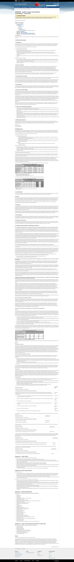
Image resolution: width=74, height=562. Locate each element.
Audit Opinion (21, 28)
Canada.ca (46, 0)
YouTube (50, 555)
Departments (54, 0)
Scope (20, 26)
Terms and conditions (18, 548)
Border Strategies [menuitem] (24, 7)
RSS (49, 556)
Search (58, 5)
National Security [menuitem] (17, 7)
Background (19, 25)
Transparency (23, 548)
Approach (20, 27)
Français (58, 0)
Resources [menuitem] (45, 7)
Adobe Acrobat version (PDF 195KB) (20, 20)
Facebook (50, 552)
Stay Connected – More (52, 558)
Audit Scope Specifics (24, 32)
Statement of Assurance (22, 29)
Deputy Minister (17, 552)
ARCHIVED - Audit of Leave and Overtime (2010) (24, 8)
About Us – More (17, 556)
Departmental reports (18, 555)
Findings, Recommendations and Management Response (27, 30)
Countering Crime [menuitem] (30, 7)
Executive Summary (20, 24)
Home (16, 8)
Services (50, 0)
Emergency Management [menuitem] (38, 7)
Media (38, 552)
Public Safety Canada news (30, 552)
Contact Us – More (40, 555)
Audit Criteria (23, 31)
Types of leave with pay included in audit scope (27, 33)
